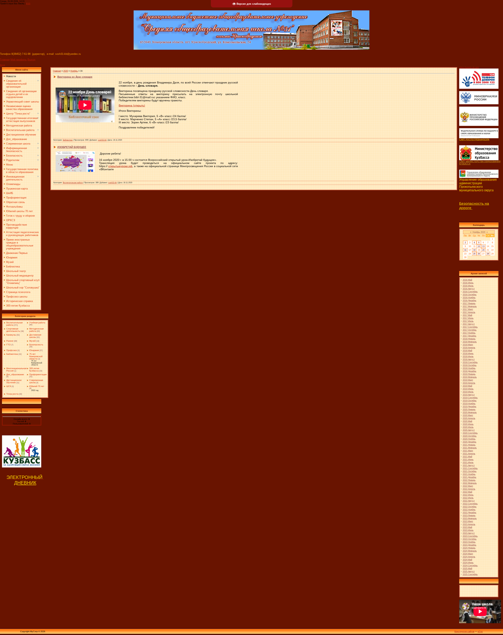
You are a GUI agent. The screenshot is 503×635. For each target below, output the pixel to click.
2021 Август (469, 465)
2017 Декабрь (469, 336)
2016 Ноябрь (469, 297)
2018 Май (467, 350)
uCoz (480, 631)
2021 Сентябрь (470, 468)
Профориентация (38, 374)
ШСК (8, 386)
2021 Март (468, 450)
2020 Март (468, 415)
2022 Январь (469, 480)
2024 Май (467, 559)
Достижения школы (35, 336)
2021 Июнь (468, 459)
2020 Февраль (470, 412)
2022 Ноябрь (469, 509)
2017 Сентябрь (470, 327)
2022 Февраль (470, 483)
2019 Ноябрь (469, 403)
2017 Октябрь (469, 330)
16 (465, 250)
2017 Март (468, 309)
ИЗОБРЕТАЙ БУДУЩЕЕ (71, 147)
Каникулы (11, 335)
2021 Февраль (470, 448)
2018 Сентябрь (470, 362)
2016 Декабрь (469, 300)
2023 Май (467, 527)
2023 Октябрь (469, 539)
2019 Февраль (470, 377)
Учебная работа (37, 322)
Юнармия (34, 350)
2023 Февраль (470, 518)
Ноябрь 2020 (479, 232)
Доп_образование (15, 374)
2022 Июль (468, 498)
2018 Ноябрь (469, 368)
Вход (2, 65)
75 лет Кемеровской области (35, 356)
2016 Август (469, 288)
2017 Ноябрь (469, 333)
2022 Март (468, 486)
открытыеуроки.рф (120, 166)
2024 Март (468, 554)
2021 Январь (469, 445)
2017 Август (469, 324)
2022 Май (467, 492)
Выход (31, 59)
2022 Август (469, 501)
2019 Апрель (469, 383)
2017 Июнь (468, 318)
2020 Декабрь (469, 442)
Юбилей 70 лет (36, 386)
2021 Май (467, 456)
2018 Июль (468, 356)
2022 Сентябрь (470, 503)
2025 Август (469, 571)
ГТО (8, 344)
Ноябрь (74, 71)
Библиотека (12, 354)
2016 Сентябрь (470, 291)
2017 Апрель (469, 312)
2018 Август (469, 359)
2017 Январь (469, 303)
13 (483, 246)
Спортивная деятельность (13, 330)
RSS (28, 3)
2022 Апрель (469, 489)
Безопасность (36, 344)
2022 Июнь (468, 495)
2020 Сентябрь (470, 433)
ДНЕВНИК (25, 482)
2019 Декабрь (469, 406)
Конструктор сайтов (464, 631)
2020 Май (467, 421)
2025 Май (467, 568)
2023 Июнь (468, 530)
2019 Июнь (468, 389)
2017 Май (467, 315)
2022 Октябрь (469, 506)
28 (488, 254)
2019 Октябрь (469, 400)
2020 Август (469, 430)
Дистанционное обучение (14, 381)
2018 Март (468, 344)
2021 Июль (468, 462)
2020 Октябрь (469, 436)
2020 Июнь (468, 424)
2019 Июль (468, 392)
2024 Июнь (468, 562)
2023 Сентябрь (470, 536)
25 (474, 254)
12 (479, 246)
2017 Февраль (470, 306)
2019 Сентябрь (470, 397)
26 (479, 254)
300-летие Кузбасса (34, 369)
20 (483, 250)
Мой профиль (18, 59)
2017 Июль (468, 321)
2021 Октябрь (469, 471)
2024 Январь (469, 548)
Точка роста (12, 394)
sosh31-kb (102, 140)
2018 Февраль (470, 341)
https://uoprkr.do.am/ (469, 67)
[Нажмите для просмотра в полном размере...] (75, 171)
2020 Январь (469, 409)
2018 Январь (469, 339)
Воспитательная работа (73, 183)
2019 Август (469, 394)
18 (474, 250)
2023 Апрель (469, 524)
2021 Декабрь (469, 477)
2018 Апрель (469, 347)
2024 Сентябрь (470, 565)
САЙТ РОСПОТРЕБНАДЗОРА (474, 139)
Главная (5, 59)
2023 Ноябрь (469, 542)
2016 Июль (468, 286)
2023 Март (468, 521)
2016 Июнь (468, 283)
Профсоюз (11, 350)
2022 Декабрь (469, 512)
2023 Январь (469, 515)
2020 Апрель (469, 418)
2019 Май (467, 386)
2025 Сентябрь (470, 574)
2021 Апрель (469, 453)
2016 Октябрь (469, 294)
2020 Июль (468, 427)
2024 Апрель (469, 556)
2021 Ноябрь (469, 474)
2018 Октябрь (469, 365)
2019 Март (468, 380)
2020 (65, 71)
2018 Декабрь (469, 371)
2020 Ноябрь (469, 439)
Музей (32, 341)
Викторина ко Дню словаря (74, 76)
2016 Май (467, 280)
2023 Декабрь (469, 545)
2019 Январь (469, 374)
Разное (9, 341)
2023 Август (469, 533)
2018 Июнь (468, 353)
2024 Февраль (470, 551)
